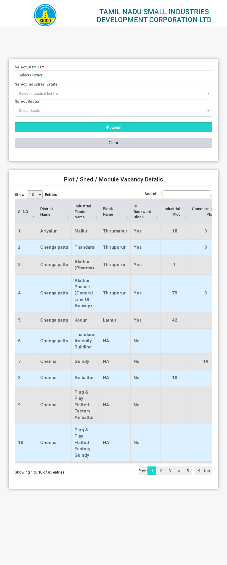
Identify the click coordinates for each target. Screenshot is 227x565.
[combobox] (113, 76)
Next (208, 471)
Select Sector (27, 101)
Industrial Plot (171, 212)
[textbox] (115, 75)
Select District (29, 67)
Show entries (36, 194)
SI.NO (23, 211)
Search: (151, 193)
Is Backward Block (142, 211)
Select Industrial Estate (36, 84)
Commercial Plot (202, 212)
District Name (46, 212)
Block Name (108, 212)
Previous (143, 471)
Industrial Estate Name (82, 211)
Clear (114, 142)
